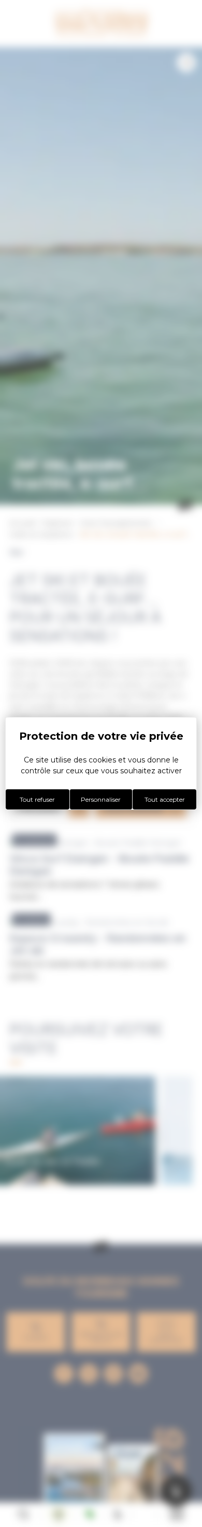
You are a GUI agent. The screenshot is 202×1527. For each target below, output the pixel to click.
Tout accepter (165, 799)
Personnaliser (101, 799)
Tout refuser (37, 799)
